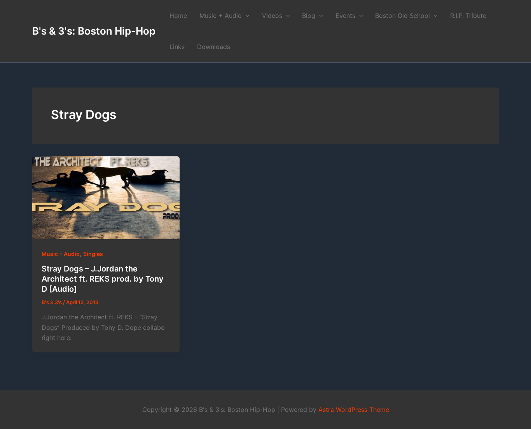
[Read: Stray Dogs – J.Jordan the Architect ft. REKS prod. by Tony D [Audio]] (106, 197)
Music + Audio (220, 15)
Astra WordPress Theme (353, 409)
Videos (272, 15)
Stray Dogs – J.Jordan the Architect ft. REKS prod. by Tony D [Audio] (103, 279)
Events (345, 15)
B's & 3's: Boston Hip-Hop (93, 31)
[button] (246, 15)
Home (178, 15)
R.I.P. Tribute (468, 15)
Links (177, 47)
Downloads (213, 47)
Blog (308, 15)
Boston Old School (402, 15)
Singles (93, 253)
